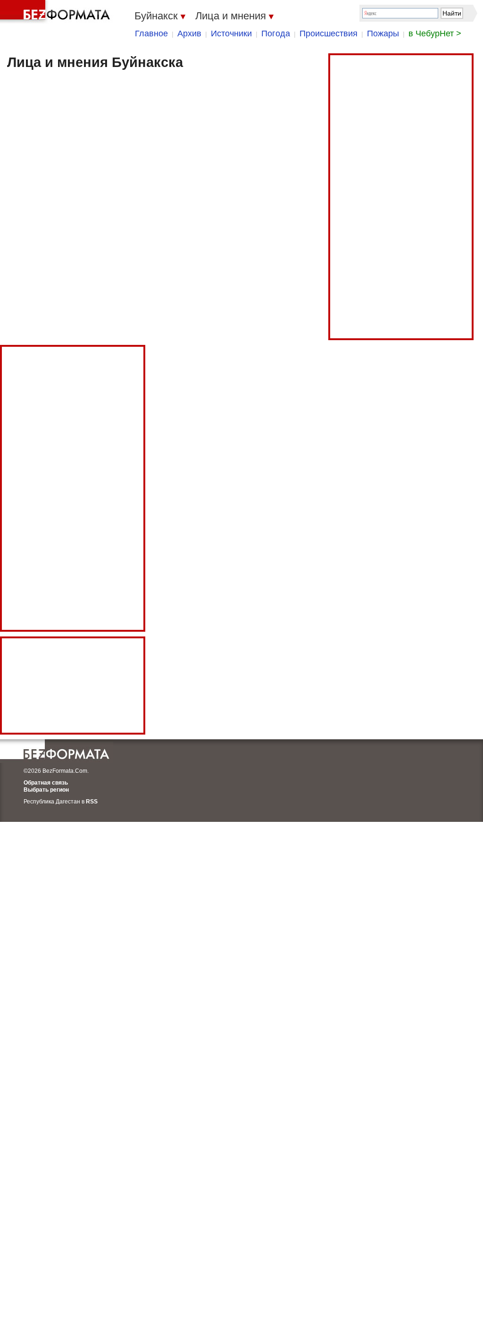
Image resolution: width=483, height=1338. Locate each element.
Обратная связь (46, 782)
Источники (231, 33)
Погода (275, 33)
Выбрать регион (46, 789)
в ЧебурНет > (434, 33)
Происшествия (329, 33)
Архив (189, 33)
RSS (92, 801)
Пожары (383, 33)
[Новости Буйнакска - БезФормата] (56, 12)
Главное (151, 33)
